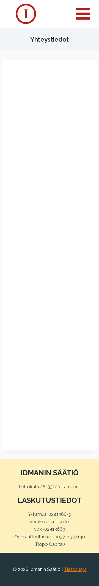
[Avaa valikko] (86, 13)
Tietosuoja (75, 569)
